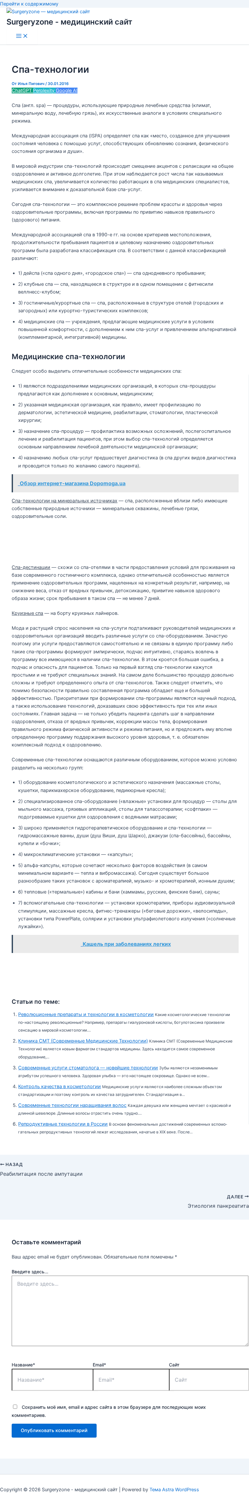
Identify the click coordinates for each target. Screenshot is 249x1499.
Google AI (66, 90)
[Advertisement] (130, 541)
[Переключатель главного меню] (22, 36)
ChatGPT (22, 90)
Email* (99, 1364)
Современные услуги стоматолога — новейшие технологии (88, 1068)
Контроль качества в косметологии (59, 1086)
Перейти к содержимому (29, 4)
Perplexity (44, 90)
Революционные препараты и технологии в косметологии (86, 1014)
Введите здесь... (30, 1271)
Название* (23, 1364)
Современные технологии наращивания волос (72, 1105)
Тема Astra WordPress (174, 1490)
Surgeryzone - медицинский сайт (69, 22)
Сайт (174, 1364)
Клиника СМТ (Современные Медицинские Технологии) (83, 1041)
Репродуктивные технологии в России (63, 1124)
